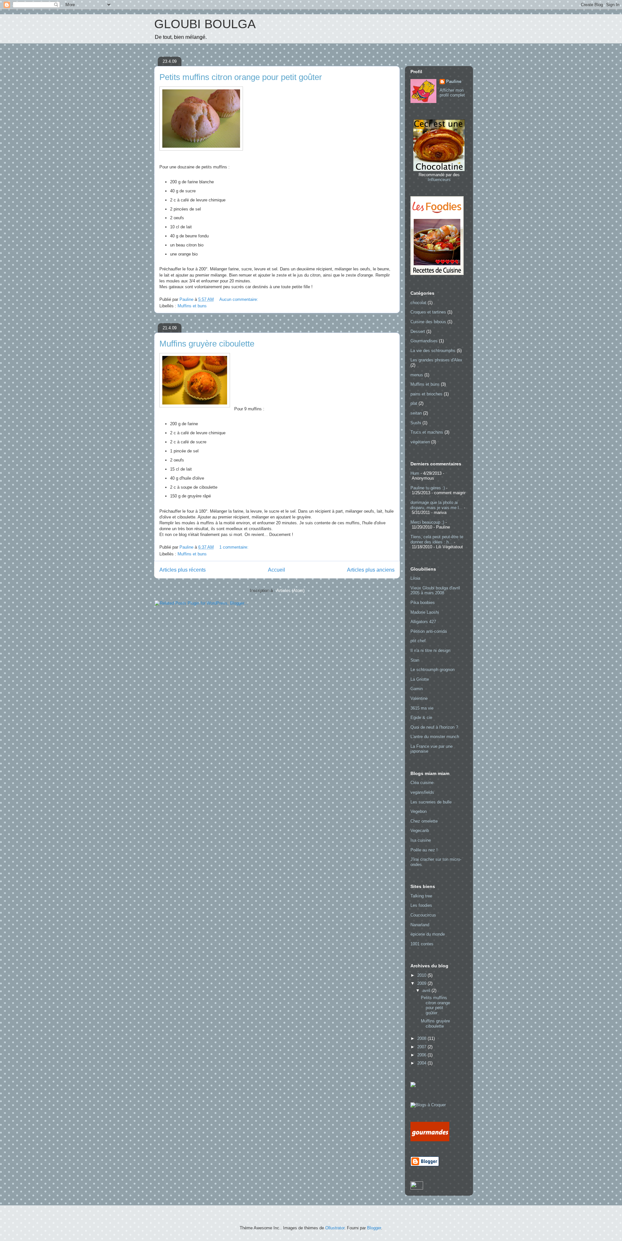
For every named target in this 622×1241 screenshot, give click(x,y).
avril (427, 990)
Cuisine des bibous (428, 321)
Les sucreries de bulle (431, 802)
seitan (416, 413)
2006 (422, 1055)
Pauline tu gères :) (427, 487)
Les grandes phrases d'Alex (436, 360)
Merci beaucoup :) (427, 522)
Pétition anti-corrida (428, 631)
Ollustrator (334, 1227)
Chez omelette (424, 821)
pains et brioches (426, 394)
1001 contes (421, 943)
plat (413, 403)
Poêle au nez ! (424, 850)
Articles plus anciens (371, 570)
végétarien (420, 441)
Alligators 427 (423, 621)
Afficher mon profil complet (452, 92)
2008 (422, 1038)
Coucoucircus (423, 915)
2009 (422, 983)
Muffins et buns (192, 305)
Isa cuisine (420, 840)
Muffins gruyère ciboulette (206, 343)
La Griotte (419, 679)
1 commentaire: (234, 547)
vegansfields (422, 792)
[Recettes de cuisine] (429, 1139)
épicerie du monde (427, 934)
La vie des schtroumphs (432, 350)
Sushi (415, 422)
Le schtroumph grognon (432, 669)
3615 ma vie (421, 708)
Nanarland (419, 924)
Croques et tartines (428, 312)
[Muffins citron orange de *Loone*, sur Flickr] (201, 149)
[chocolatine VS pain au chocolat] (439, 169)
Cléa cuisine (421, 782)
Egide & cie (421, 717)
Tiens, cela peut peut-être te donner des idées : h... (436, 539)
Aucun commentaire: (239, 299)
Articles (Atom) (290, 590)
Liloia (415, 578)
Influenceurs (439, 179)
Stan (414, 660)
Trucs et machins (426, 432)
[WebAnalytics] (416, 1188)
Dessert (417, 331)
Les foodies (421, 905)
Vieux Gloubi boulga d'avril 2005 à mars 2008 (435, 591)
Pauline (453, 81)
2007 (422, 1046)
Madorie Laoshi (424, 612)
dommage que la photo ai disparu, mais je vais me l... (436, 505)
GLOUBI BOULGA (205, 24)
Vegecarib (419, 830)
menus (416, 374)
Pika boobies (422, 602)
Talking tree (421, 896)
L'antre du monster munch (434, 736)
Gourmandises (424, 340)
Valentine (419, 698)
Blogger (374, 1227)
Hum (414, 473)
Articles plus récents (182, 570)
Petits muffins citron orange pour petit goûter (240, 77)
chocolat (418, 302)
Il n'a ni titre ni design (430, 650)
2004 (422, 1063)
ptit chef (418, 640)
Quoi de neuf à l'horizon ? (434, 727)
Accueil (276, 570)
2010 (422, 975)
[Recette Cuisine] (437, 273)
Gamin (416, 688)
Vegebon (418, 811)
